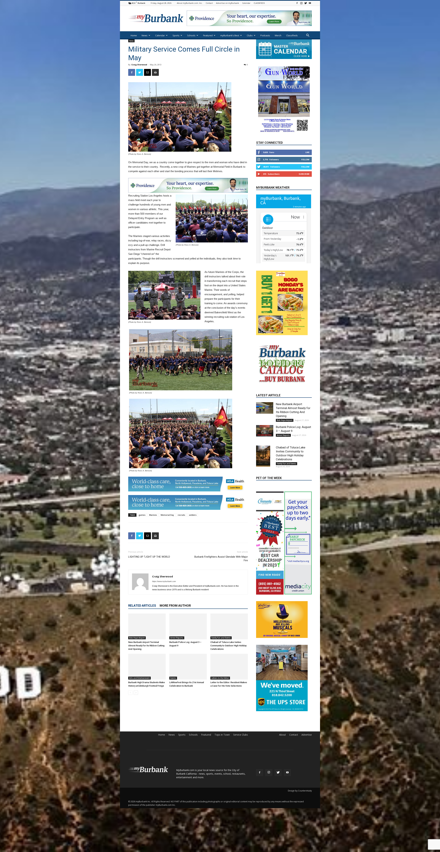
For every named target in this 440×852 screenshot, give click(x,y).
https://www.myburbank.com (164, 581)
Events (173, 678)
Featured (208, 35)
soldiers (192, 515)
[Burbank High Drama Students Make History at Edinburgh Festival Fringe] (147, 667)
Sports (176, 35)
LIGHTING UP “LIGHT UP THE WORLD (149, 556)
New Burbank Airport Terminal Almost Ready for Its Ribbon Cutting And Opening (146, 645)
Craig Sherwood (139, 64)
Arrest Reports (176, 638)
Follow (305, 159)
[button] (308, 35)
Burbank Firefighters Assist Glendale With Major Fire (221, 558)
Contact (209, 3)
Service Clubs (240, 816)
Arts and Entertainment (139, 678)
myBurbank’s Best (229, 35)
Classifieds (292, 35)
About (282, 816)
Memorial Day (167, 515)
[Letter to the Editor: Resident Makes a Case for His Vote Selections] (229, 667)
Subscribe (304, 174)
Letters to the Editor (220, 678)
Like (307, 152)
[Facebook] (297, 3)
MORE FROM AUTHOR (175, 605)
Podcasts (265, 35)
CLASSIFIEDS (259, 3)
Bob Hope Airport (137, 638)
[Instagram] (301, 3)
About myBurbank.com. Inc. (189, 3)
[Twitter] (305, 3)
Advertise (306, 816)
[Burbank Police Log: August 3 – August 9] (188, 626)
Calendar (246, 3)
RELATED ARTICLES (142, 605)
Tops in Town (222, 816)
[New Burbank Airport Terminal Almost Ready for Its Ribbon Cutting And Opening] (147, 626)
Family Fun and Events (221, 638)
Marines (153, 515)
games (142, 515)
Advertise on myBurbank (227, 3)
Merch (278, 35)
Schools (191, 35)
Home (134, 35)
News (144, 35)
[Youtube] (310, 3)
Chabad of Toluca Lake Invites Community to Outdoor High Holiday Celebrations (228, 645)
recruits (181, 515)
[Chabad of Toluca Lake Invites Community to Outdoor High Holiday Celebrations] (229, 626)
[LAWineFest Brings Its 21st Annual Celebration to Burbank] (188, 667)
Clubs (250, 35)
